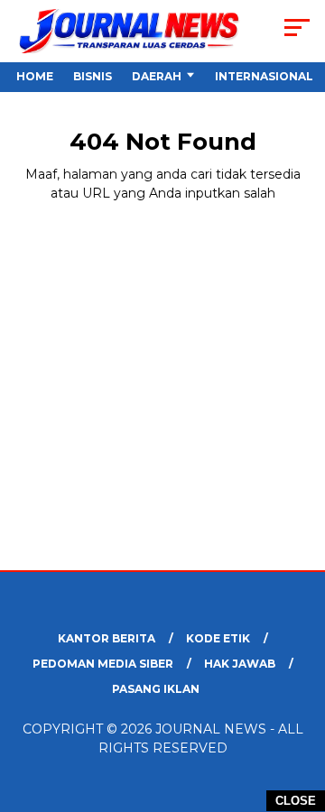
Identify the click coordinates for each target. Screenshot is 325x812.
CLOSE (295, 800)
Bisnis (92, 76)
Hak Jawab (239, 663)
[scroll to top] (300, 707)
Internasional (264, 76)
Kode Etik (218, 638)
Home (34, 76)
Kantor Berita (106, 638)
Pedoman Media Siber (102, 663)
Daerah (156, 76)
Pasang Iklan (156, 689)
